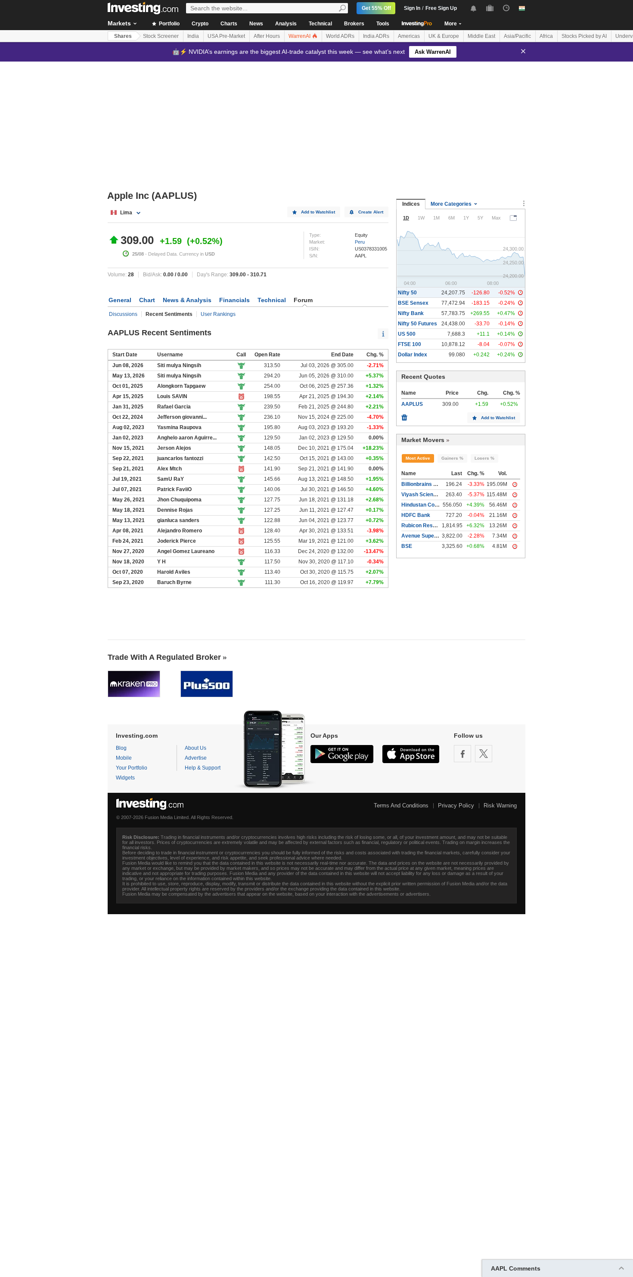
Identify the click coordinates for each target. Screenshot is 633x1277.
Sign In (412, 8)
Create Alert (370, 212)
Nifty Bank (411, 313)
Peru (360, 241)
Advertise (196, 758)
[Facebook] (462, 753)
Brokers (354, 24)
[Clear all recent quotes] (404, 415)
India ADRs (376, 36)
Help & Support (202, 768)
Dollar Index (412, 355)
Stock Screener (161, 36)
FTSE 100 (409, 344)
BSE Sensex (413, 303)
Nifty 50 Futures (417, 324)
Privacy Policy (456, 805)
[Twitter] (483, 753)
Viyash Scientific (421, 495)
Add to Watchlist (318, 212)
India (193, 36)
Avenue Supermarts (426, 536)
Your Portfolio (131, 768)
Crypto (200, 24)
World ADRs (340, 36)
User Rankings (218, 314)
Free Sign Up (441, 8)
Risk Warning (500, 805)
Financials (234, 300)
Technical (320, 24)
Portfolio (169, 24)
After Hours (267, 36)
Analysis (286, 24)
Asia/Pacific (517, 36)
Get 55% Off (376, 8)
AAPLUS (412, 404)
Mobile (124, 758)
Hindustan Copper (423, 505)
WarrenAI (300, 36)
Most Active (418, 458)
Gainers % (452, 458)
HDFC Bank (415, 515)
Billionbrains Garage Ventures (438, 484)
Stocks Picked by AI (584, 36)
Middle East (481, 36)
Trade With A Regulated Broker (164, 657)
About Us (195, 748)
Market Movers (422, 439)
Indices (411, 204)
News (256, 24)
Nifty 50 (407, 293)
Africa (546, 36)
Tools (382, 24)
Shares (123, 36)
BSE (406, 546)
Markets (119, 23)
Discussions (123, 314)
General (120, 300)
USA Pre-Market (226, 36)
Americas (409, 36)
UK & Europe (443, 36)
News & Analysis (187, 300)
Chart (147, 300)
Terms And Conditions (401, 805)
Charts (228, 24)
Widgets (125, 778)
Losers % (484, 458)
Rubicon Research (424, 526)
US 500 (407, 334)
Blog (121, 748)
